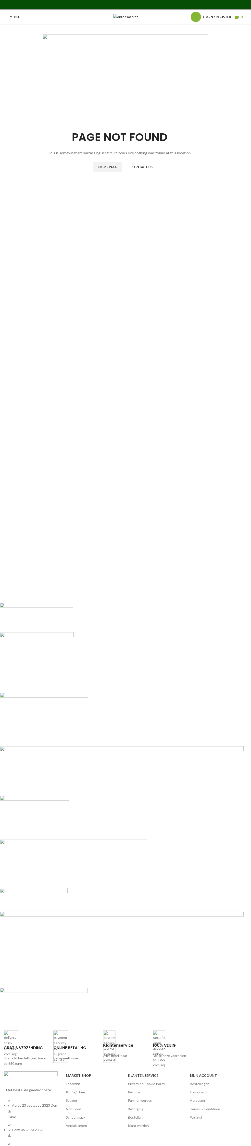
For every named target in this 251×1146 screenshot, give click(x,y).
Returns (134, 1092)
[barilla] (122, 812)
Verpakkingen (76, 1125)
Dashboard (198, 1092)
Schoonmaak (75, 1117)
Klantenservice (143, 1075)
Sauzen (71, 1100)
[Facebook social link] (107, 4)
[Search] (184, 17)
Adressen (197, 1100)
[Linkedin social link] (132, 4)
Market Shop (78, 1075)
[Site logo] (125, 16)
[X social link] (113, 4)
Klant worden (138, 1125)
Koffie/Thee (75, 1092)
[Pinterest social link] (125, 4)
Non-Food (73, 1109)
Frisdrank (73, 1084)
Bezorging (135, 1109)
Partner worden (140, 1100)
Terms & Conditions (205, 1109)
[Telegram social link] (144, 4)
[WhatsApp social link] (138, 4)
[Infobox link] (26, 1048)
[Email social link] (119, 4)
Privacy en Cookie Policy (146, 1084)
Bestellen (135, 1117)
